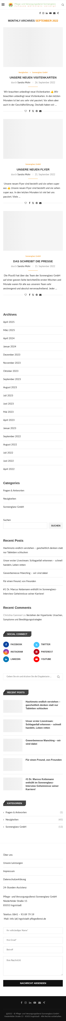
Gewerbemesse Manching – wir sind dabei (25, 573)
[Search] (62, 4)
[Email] (54, 13)
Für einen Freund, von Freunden (19, 581)
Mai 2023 (8, 412)
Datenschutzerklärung (14, 879)
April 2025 (9, 322)
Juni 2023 (8, 404)
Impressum (9, 871)
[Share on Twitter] (33, 111)
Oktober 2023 (10, 371)
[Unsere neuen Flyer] (33, 139)
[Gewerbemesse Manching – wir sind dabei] (12, 745)
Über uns (8, 855)
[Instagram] (43, 13)
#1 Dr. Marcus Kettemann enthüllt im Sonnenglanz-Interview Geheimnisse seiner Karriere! (42, 784)
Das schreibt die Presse (33, 261)
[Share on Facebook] (29, 111)
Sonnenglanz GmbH (13, 507)
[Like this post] (26, 111)
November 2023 (12, 363)
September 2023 (12, 379)
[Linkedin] (47, 13)
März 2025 (9, 330)
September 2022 (12, 436)
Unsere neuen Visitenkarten (33, 77)
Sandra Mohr (23, 83)
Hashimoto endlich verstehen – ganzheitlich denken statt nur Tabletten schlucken (43, 705)
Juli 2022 (8, 453)
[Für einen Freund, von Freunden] (12, 764)
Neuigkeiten (9, 499)
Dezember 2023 (11, 355)
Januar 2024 (9, 346)
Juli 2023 (8, 395)
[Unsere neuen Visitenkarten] (33, 47)
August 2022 (10, 444)
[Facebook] (40, 13)
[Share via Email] (40, 111)
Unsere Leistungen (13, 863)
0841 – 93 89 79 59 (23, 914)
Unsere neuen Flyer (33, 169)
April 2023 (9, 420)
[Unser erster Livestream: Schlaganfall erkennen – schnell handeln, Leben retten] (12, 725)
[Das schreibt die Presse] (33, 231)
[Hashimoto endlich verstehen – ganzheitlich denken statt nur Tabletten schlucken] (12, 706)
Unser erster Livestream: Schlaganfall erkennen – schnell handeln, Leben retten (43, 724)
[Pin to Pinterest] (37, 111)
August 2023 (10, 387)
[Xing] (58, 13)
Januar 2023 (9, 428)
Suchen (7, 520)
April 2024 (9, 338)
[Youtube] (50, 13)
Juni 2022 (8, 461)
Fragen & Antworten (13, 490)
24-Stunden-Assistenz (15, 887)
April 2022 (9, 469)
